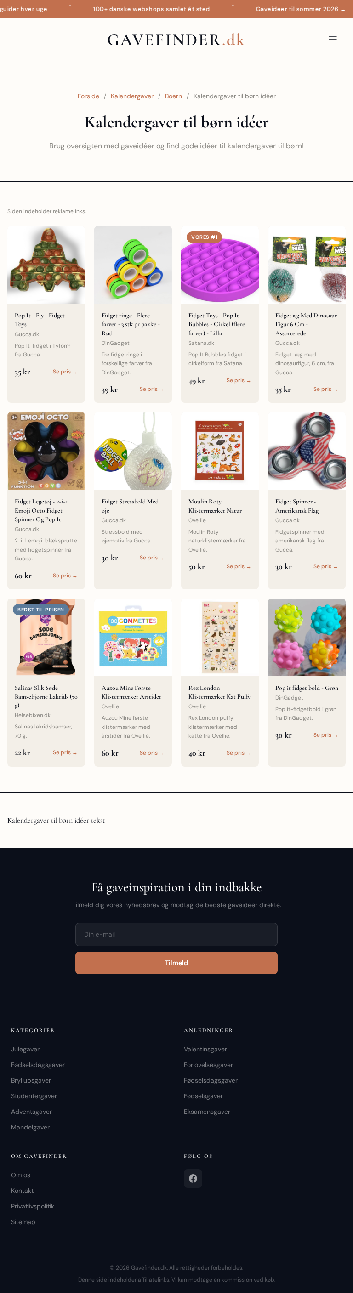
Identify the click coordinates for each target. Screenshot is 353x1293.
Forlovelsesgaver (208, 1065)
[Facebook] (193, 1178)
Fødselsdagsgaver (38, 1065)
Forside (88, 96)
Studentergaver (34, 1096)
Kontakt (22, 1190)
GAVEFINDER (176, 40)
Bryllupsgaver (31, 1080)
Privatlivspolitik (32, 1206)
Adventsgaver (31, 1111)
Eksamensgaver (207, 1111)
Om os (20, 1175)
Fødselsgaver (203, 1096)
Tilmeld (176, 963)
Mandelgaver (30, 1127)
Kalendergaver (132, 96)
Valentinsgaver (205, 1049)
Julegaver (25, 1049)
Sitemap (23, 1222)
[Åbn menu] (333, 37)
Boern (173, 96)
